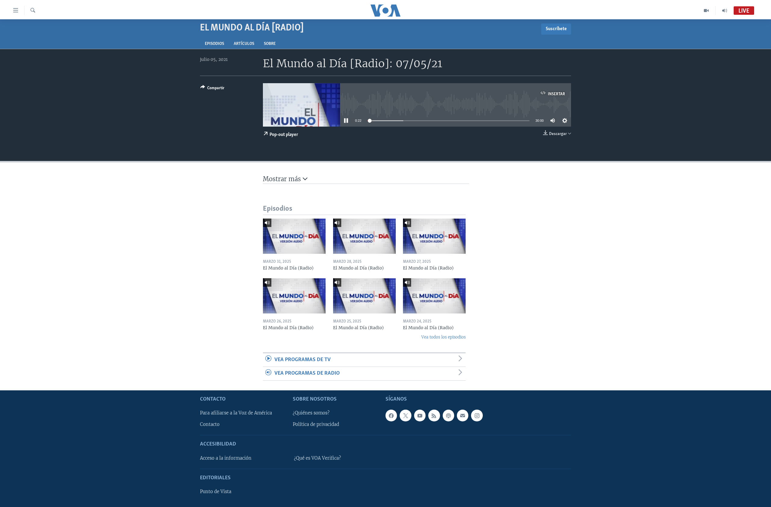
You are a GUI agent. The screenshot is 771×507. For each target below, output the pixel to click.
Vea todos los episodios (443, 337)
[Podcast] (448, 415)
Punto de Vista (215, 491)
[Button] (212, 89)
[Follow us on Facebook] (391, 415)
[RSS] (434, 415)
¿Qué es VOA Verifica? (317, 458)
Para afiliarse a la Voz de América (236, 413)
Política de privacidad (316, 424)
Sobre (270, 44)
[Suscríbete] (462, 415)
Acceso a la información (225, 458)
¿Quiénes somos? (311, 413)
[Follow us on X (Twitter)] (405, 415)
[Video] (706, 10)
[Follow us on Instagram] (476, 415)
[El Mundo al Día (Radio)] (294, 236)
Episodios (214, 44)
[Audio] (725, 10)
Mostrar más (283, 179)
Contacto (210, 424)
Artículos (244, 44)
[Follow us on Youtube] (420, 415)
